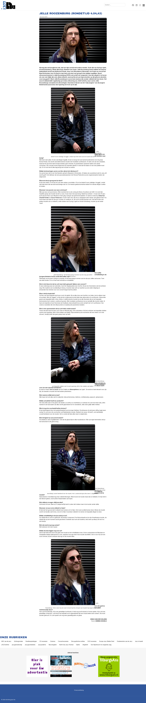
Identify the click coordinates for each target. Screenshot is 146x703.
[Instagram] (140, 5)
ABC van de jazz (6, 641)
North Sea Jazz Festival (66, 645)
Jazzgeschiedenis (30, 645)
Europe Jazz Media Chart (106, 641)
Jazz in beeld (139, 641)
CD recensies (43, 641)
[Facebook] (133, 5)
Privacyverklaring (79, 690)
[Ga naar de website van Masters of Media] (85, 666)
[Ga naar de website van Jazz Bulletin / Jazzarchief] (61, 666)
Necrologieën (53, 645)
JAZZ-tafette (5, 645)
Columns (52, 641)
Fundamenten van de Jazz (124, 641)
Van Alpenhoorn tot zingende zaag (101, 645)
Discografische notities (78, 641)
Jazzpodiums (42, 645)
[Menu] (144, 5)
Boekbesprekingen (31, 641)
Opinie (78, 645)
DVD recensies (92, 641)
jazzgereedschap (17, 645)
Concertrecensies (63, 641)
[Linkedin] (136, 5)
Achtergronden (18, 641)
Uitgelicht (85, 645)
